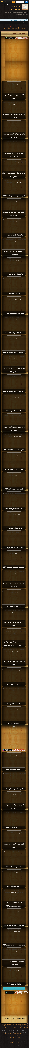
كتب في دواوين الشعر (16, 1024)
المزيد (14, 988)
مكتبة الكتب (23, 1036)
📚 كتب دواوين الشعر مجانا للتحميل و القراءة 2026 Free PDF (14, 27)
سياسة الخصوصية (10, 1036)
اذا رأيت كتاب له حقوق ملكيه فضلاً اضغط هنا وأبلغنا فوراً (11, 1042)
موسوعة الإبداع (13, 1045)
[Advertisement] (16, 50)
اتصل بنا (19, 1037)
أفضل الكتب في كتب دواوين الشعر (19, 20)
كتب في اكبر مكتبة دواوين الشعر (12, 1027)
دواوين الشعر (25, 1024)
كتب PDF (3, 2)
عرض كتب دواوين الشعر (21, 23)
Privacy (10, 1037)
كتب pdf (15, 1037)
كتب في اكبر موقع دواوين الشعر (18, 1026)
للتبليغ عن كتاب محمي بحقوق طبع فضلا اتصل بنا (12, 1032)
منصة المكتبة (17, 1036)
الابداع (26, 27)
